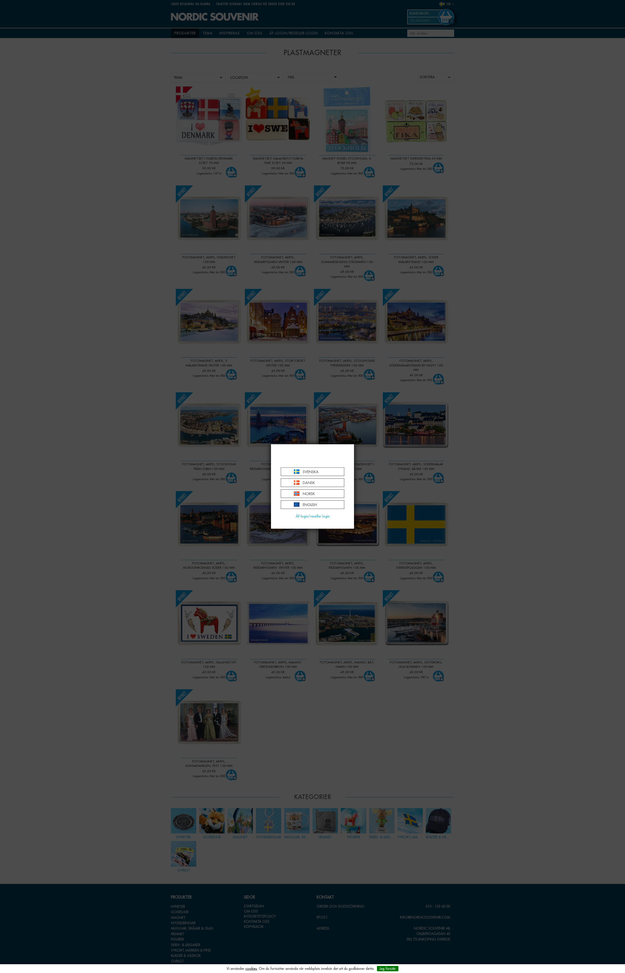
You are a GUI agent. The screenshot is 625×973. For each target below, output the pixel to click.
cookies (251, 968)
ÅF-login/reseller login (313, 516)
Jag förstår (387, 968)
